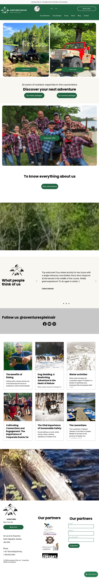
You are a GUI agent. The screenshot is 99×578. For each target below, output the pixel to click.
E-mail (70, 523)
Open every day (8, 522)
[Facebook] (45, 324)
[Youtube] (49, 324)
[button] (57, 15)
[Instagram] (54, 324)
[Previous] (36, 281)
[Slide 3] (68, 303)
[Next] (95, 281)
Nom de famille (73, 537)
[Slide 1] (63, 303)
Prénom (70, 530)
